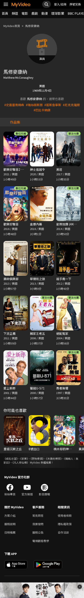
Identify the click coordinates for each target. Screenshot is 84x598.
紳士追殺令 (37, 169)
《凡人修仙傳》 (20, 462)
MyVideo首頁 (11, 26)
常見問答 (38, 515)
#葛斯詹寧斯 (52, 105)
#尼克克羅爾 (71, 105)
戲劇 (34, 13)
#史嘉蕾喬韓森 (14, 105)
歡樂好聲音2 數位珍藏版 (19, 169)
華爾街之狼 (37, 279)
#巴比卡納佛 (42, 110)
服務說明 (10, 524)
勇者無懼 (62, 388)
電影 (25, 13)
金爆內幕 (36, 224)
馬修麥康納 (32, 26)
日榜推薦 (10, 532)
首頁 (5, 13)
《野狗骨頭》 (37, 458)
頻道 (15, 13)
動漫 (44, 13)
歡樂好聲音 (11, 224)
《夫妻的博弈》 (54, 458)
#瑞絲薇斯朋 (34, 105)
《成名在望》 (10, 458)
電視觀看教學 (40, 541)
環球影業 (57, 13)
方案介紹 (10, 515)
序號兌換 (75, 4)
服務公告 (38, 532)
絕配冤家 (62, 333)
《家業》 (24, 458)
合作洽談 (63, 532)
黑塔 (59, 169)
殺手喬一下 (63, 279)
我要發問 (38, 524)
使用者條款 (65, 515)
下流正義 (9, 333)
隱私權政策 (65, 524)
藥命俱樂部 (11, 279)
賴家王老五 (37, 333)
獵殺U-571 (37, 388)
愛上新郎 (9, 388)
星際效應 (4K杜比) (68, 224)
